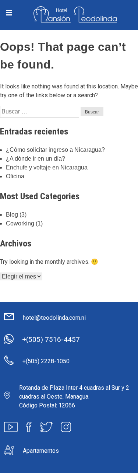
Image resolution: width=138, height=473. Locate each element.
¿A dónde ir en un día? (35, 158)
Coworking (20, 223)
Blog (12, 214)
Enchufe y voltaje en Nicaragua (47, 167)
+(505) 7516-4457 (51, 339)
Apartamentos (41, 450)
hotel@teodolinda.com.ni (54, 317)
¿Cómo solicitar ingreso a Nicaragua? (55, 150)
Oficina (15, 176)
